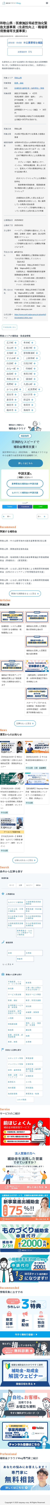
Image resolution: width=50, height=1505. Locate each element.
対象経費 (7, 93)
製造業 (11, 1030)
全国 (10, 953)
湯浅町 (29, 379)
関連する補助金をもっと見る (23, 594)
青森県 (20, 959)
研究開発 (29, 1088)
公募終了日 (8, 225)
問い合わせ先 (8, 291)
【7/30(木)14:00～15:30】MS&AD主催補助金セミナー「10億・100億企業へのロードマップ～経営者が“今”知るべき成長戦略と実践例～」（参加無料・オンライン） (11, 798)
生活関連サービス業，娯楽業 (15, 1006)
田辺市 (27, 400)
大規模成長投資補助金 (15, 924)
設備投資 (18, 88)
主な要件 (7, 230)
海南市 (27, 410)
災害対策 (29, 1064)
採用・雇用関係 (14, 1070)
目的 (5, 88)
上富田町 (30, 358)
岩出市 (10, 394)
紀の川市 (28, 394)
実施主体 (7, 129)
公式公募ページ (8, 316)
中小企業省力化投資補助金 (15, 917)
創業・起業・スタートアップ (15, 1076)
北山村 (10, 348)
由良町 (10, 374)
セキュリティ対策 (15, 1058)
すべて (11, 885)
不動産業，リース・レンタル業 (14, 983)
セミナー (29, 885)
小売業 (11, 1018)
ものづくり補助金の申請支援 (25, 493)
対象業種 (7, 83)
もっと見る (6, 964)
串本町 (27, 342)
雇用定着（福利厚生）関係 (33, 88)
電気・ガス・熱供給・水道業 (33, 1024)
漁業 (28, 1036)
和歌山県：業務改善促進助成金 (14, 549)
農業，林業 (12, 1042)
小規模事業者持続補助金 (33, 903)
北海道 (29, 953)
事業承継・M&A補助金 (33, 910)
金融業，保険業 (32, 1012)
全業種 (29, 1042)
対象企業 (7, 134)
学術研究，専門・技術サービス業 (15, 1012)
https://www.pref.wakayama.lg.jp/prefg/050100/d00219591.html (30, 316)
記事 (20, 885)
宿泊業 (29, 1006)
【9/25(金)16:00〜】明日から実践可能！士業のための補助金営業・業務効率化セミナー (11, 762)
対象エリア (8, 78)
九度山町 (28, 384)
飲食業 (29, 983)
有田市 (27, 405)
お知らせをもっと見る (24, 860)
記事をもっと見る (24, 723)
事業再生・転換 (32, 1094)
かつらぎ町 (12, 389)
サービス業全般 (14, 994)
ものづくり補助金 (15, 902)
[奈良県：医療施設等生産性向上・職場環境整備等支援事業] (7, 516)
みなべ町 (11, 368)
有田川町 (28, 374)
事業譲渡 (29, 1058)
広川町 (10, 342)
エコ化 (29, 1082)
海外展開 (12, 1088)
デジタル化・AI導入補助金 (15, 910)
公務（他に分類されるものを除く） (33, 989)
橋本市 (10, 410)
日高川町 (28, 363)
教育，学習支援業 (33, 1000)
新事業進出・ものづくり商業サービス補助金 (24, 933)
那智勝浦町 (29, 353)
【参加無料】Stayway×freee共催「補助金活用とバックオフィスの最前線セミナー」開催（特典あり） (36, 793)
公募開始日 (8, 220)
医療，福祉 (19, 83)
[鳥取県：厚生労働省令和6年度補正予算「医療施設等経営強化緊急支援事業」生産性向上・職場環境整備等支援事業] (42, 516)
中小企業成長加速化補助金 (33, 924)
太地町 (10, 353)
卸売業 (11, 988)
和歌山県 (18, 78)
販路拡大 (12, 1082)
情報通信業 (12, 1024)
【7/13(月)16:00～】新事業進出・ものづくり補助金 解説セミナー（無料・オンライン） (11, 841)
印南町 (29, 368)
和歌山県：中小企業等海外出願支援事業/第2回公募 (23, 541)
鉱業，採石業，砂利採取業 (15, 1036)
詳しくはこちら (25, 463)
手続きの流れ (8, 253)
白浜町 (10, 363)
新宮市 (10, 400)
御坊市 (10, 405)
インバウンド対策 (15, 1064)
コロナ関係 (21, 1100)
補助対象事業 (8, 144)
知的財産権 (12, 1094)
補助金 (38, 885)
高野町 (10, 384)
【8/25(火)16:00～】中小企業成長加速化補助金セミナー (36, 760)
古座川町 (28, 348)
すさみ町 (11, 358)
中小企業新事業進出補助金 (33, 917)
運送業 (29, 1018)
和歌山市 (11, 379)
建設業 (29, 1030)
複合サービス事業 (33, 994)
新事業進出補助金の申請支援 (25, 484)
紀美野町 (32, 389)
